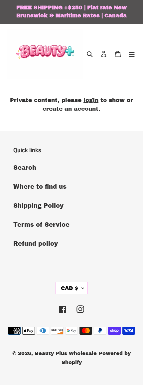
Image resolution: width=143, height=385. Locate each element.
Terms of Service (41, 224)
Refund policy (35, 243)
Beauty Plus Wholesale (66, 353)
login (90, 100)
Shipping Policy (38, 205)
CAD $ (69, 288)
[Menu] (132, 54)
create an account (70, 109)
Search (24, 167)
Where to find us (40, 186)
